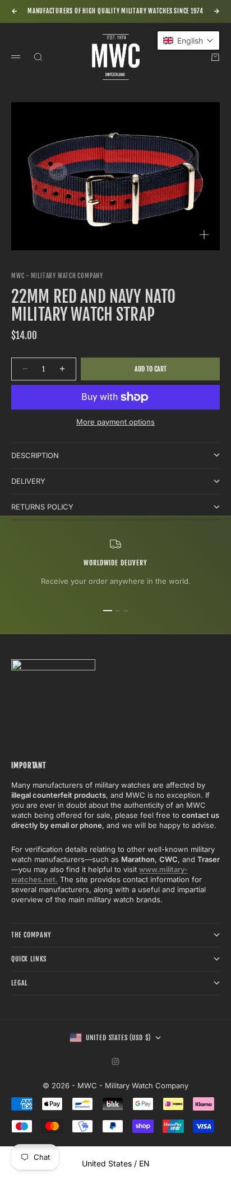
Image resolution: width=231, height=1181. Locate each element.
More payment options (115, 421)
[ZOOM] (204, 234)
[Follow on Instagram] (115, 1061)
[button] (188, 40)
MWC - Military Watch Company (57, 276)
